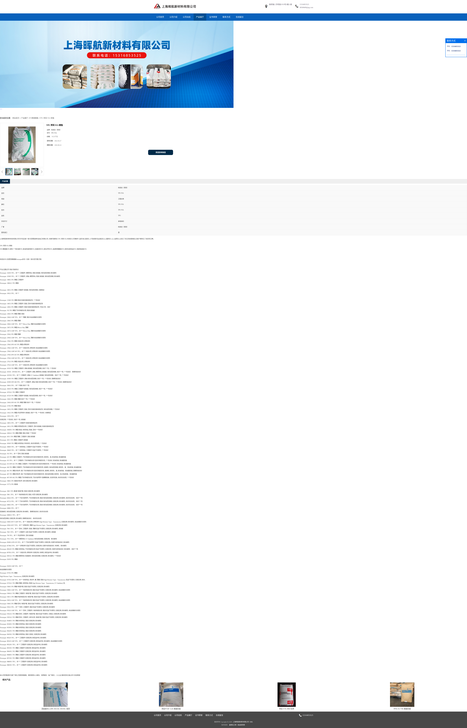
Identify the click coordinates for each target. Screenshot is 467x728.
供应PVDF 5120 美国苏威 (171, 709)
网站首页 (15, 118)
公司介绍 (173, 17)
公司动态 (187, 17)
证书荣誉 (213, 17)
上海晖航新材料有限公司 (241, 722)
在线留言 (240, 17)
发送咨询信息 (161, 152)
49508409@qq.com (306, 7)
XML (251, 722)
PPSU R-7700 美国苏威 (402, 709)
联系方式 (226, 17)
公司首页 (160, 17)
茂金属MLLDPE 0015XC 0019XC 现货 (55, 709)
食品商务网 (241, 725)
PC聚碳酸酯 (33, 118)
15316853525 (304, 4)
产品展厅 (200, 17)
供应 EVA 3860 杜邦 (286, 709)
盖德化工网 (232, 725)
